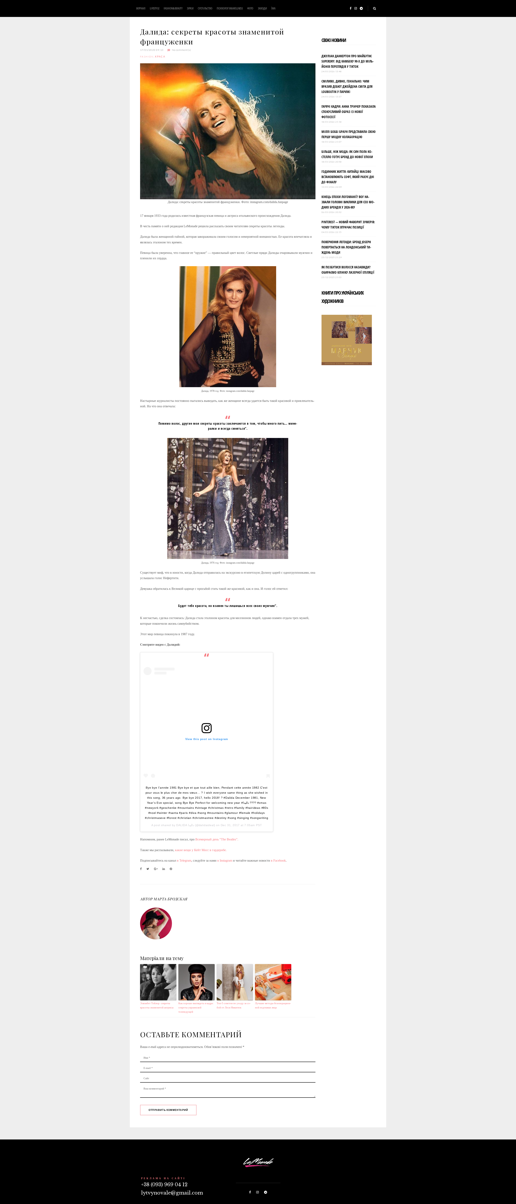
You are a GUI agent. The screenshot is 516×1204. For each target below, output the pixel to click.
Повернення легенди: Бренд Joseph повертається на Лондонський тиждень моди (346, 247)
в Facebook (278, 860)
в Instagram (224, 860)
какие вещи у (184, 850)
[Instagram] (355, 8)
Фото (250, 8)
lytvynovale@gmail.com (172, 1193)
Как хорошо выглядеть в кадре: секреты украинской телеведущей (196, 1007)
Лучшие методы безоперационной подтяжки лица (273, 1005)
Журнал (140, 8)
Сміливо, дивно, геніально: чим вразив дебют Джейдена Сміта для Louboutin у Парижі (346, 86)
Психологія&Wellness (230, 8)
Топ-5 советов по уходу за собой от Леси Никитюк (234, 1005)
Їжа (273, 8)
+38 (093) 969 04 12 (164, 1184)
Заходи (262, 8)
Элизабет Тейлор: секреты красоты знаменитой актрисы (157, 1005)
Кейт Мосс (201, 850)
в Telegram (184, 860)
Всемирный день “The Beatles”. (216, 839)
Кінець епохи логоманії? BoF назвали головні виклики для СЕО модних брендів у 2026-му (348, 202)
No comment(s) (181, 49)
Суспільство (205, 8)
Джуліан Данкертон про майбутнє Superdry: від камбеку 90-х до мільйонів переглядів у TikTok (347, 61)
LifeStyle (154, 8)
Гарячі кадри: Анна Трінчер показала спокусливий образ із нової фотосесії (348, 111)
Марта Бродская (170, 898)
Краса (160, 56)
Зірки (190, 8)
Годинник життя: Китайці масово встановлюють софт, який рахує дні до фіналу (347, 176)
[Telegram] (361, 8)
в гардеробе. (218, 850)
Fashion (147, 56)
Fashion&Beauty (173, 8)
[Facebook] (351, 8)
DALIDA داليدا (185, 825)
